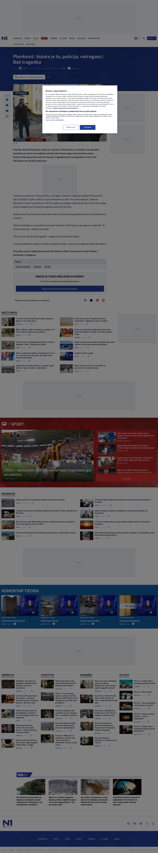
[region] (79, 109)
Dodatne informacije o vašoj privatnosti (65, 108)
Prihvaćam (87, 127)
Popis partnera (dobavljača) (55, 120)
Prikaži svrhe (70, 127)
